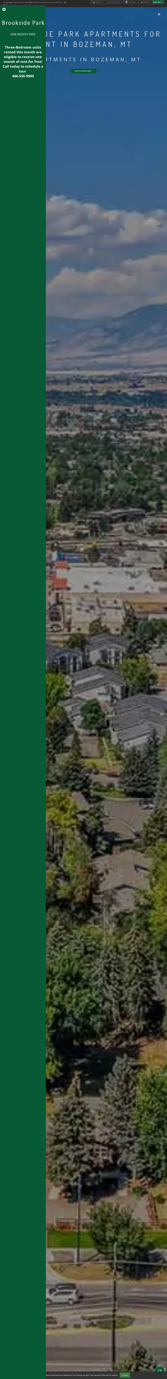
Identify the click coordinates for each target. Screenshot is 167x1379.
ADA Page (132, 2)
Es (97, 2)
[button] (4, 9)
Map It (5, 5)
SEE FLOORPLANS (83, 71)
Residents (146, 2)
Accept (125, 1375)
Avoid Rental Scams (113, 2)
